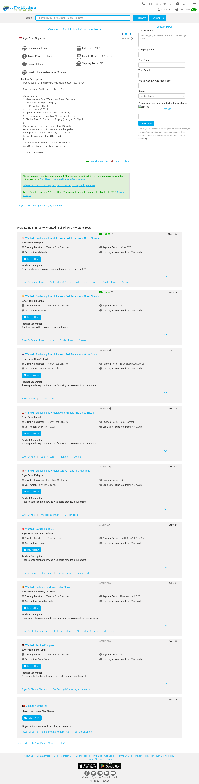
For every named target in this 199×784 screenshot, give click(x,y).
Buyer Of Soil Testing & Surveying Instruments (42, 205)
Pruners (64, 456)
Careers (110, 759)
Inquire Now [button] (32, 259)
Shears (125, 282)
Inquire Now (146, 123)
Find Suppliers (157, 18)
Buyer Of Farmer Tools (33, 282)
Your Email (144, 70)
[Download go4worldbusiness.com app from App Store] (87, 766)
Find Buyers (140, 18)
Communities (43, 755)
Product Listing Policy (163, 755)
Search (29, 17)
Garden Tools (110, 282)
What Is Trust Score (104, 755)
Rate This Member (98, 161)
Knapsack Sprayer (50, 514)
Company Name (146, 49)
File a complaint (121, 161)
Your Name (144, 60)
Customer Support (93, 759)
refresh (167, 109)
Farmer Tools (64, 573)
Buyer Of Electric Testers (35, 631)
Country (142, 91)
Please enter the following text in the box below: (163, 103)
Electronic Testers (62, 631)
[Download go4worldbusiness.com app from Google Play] (110, 766)
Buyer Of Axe (28, 398)
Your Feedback (83, 755)
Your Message (145, 30)
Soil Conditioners (83, 731)
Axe (95, 282)
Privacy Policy (141, 755)
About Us (28, 755)
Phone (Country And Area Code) (154, 80)
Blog (55, 755)
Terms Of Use (124, 755)
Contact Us (66, 755)
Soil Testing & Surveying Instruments (69, 282)
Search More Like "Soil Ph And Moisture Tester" (41, 743)
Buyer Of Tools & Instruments (37, 573)
